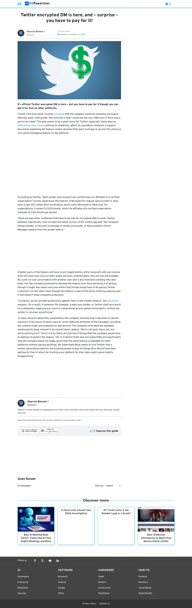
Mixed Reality (145, 593)
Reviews (143, 576)
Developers (23, 576)
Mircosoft (62, 576)
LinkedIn (57, 560)
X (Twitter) (42, 560)
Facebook (35, 560)
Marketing (23, 587)
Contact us (104, 603)
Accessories (104, 587)
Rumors (102, 582)
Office (61, 593)
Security (22, 593)
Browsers (143, 582)
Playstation (103, 593)
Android (62, 582)
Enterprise (23, 582)
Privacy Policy (89, 603)
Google (61, 587)
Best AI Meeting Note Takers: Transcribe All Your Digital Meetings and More (36, 538)
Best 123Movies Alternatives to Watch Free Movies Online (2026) (156, 538)
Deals (101, 576)
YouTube (50, 560)
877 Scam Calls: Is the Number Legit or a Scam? (116, 512)
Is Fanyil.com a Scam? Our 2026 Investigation (76, 512)
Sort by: (99, 485)
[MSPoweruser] (37, 3)
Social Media (145, 587)
